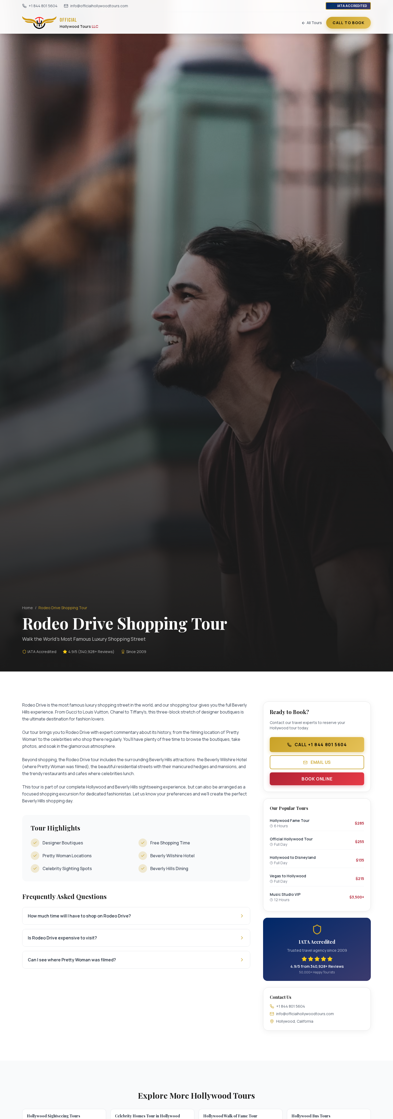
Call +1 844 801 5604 (320, 745)
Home (27, 607)
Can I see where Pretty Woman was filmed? (72, 960)
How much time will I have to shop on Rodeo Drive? (79, 916)
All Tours (314, 22)
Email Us (320, 762)
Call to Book (348, 22)
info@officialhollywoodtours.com (99, 5)
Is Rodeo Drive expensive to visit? (62, 938)
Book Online (317, 779)
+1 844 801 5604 (43, 5)
